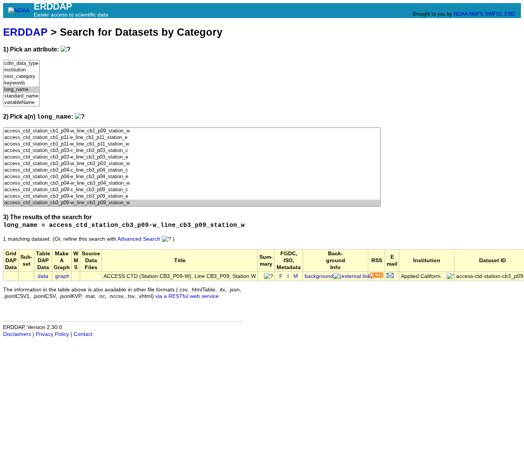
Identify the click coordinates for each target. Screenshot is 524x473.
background (319, 276)
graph (62, 276)
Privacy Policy (52, 334)
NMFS (476, 14)
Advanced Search (138, 239)
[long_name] (21, 89)
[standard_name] (21, 96)
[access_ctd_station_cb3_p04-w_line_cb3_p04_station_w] (191, 183)
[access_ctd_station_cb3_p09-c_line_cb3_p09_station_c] (191, 190)
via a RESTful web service (187, 296)
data (43, 276)
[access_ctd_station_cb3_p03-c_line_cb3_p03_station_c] (191, 150)
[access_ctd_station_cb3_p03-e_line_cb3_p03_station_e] (191, 157)
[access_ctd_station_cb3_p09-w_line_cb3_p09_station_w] (191, 203)
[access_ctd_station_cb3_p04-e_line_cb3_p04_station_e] (191, 177)
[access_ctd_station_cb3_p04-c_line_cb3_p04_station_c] (191, 170)
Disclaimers (17, 334)
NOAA (461, 14)
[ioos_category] (21, 76)
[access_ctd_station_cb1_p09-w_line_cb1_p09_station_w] (191, 131)
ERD (509, 14)
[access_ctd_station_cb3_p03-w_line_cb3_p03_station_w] (191, 163)
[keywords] (21, 83)
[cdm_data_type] (21, 63)
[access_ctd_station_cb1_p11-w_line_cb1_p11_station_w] (191, 144)
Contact (83, 334)
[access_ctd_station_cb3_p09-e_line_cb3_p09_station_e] (191, 196)
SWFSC (494, 14)
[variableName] (21, 102)
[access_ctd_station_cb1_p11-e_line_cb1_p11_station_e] (191, 137)
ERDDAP (25, 32)
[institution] (21, 70)
